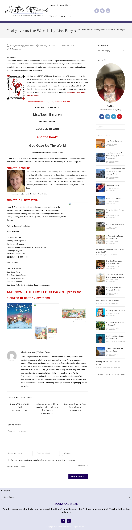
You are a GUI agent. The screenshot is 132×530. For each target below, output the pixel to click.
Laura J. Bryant (47, 128)
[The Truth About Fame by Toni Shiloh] (100, 338)
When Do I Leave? (113, 198)
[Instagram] (108, 10)
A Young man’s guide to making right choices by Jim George (47, 407)
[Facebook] (101, 116)
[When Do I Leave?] (100, 200)
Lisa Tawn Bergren (47, 114)
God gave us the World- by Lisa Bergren (110, 30)
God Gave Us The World (47, 145)
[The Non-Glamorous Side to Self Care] (100, 264)
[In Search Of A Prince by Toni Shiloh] (100, 239)
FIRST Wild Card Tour (47, 76)
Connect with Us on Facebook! (111, 374)
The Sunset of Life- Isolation (107, 301)
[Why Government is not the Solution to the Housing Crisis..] (100, 173)
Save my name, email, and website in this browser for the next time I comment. (42, 460)
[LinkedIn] (113, 116)
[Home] (79, 30)
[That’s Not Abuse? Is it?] (100, 226)
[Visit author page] (12, 355)
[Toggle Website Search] (70, 16)
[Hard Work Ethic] (100, 187)
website (43, 194)
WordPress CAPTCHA (83, 465)
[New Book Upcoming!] (100, 143)
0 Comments (15, 49)
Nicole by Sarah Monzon (115, 311)
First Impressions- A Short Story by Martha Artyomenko (114, 155)
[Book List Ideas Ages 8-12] (100, 213)
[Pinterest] (102, 10)
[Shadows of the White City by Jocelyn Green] (100, 277)
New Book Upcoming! (114, 141)
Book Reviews (67, 46)
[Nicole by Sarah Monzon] (100, 312)
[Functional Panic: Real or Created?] (100, 326)
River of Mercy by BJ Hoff (19, 405)
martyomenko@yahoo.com (22, 46)
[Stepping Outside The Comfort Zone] (100, 351)
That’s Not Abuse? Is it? (115, 225)
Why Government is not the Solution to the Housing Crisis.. (115, 171)
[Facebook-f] (96, 10)
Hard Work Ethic (112, 186)
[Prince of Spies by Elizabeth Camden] (100, 290)
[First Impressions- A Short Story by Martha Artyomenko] (100, 157)
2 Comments (110, 268)
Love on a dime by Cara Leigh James (75, 405)
